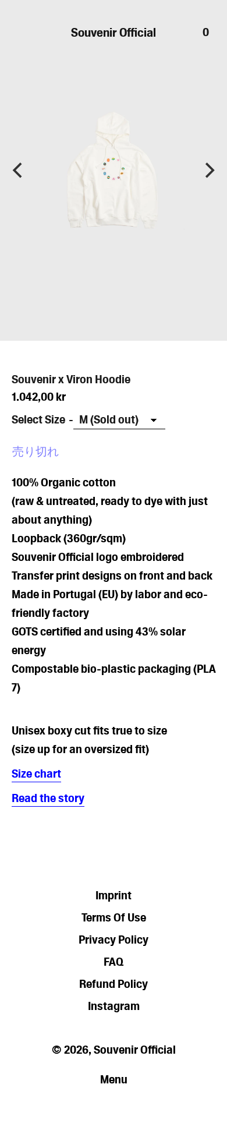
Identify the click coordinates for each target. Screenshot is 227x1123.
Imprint (113, 895)
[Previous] (18, 170)
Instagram (114, 1006)
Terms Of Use (113, 917)
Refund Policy (113, 984)
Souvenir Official (113, 32)
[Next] (208, 170)
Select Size (38, 419)
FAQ (113, 962)
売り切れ (35, 451)
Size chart (36, 774)
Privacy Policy (113, 940)
